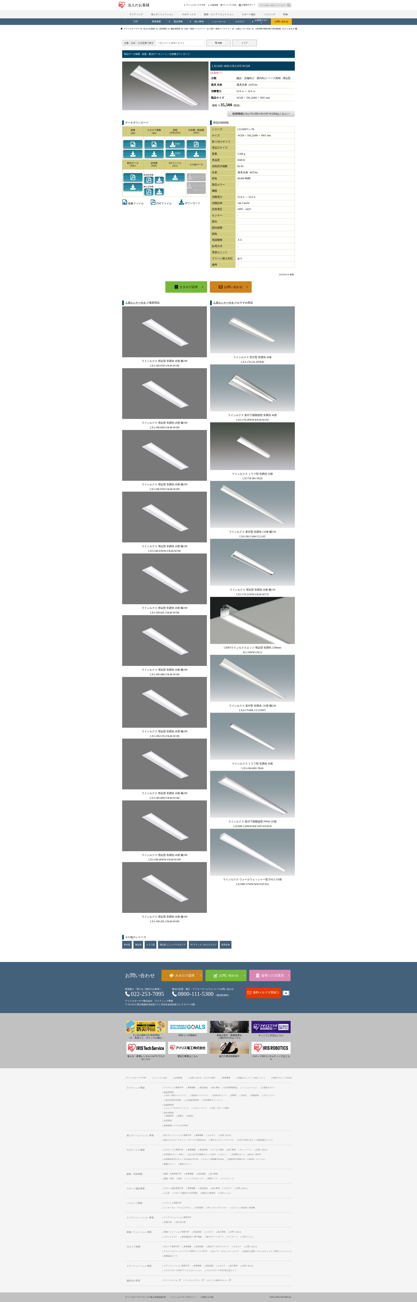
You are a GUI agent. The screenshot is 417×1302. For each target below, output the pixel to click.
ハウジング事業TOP (172, 1203)
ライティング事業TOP (173, 1087)
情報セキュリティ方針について (251, 1078)
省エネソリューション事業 (140, 1135)
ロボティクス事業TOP (173, 1150)
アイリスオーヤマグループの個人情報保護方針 (145, 1297)
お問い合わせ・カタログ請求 (202, 1078)
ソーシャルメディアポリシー (183, 1297)
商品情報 (204, 1087)
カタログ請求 (189, 287)
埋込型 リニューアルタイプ (173, 945)
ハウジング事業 (135, 1203)
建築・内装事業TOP (172, 1174)
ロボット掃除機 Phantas (213, 1159)
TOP (135, 21)
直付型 (127, 945)
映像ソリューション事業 (139, 1232)
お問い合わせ (281, 21)
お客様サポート (248, 5)
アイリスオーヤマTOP (195, 5)
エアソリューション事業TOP (176, 1266)
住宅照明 (168, 1120)
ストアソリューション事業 (140, 1217)
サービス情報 (217, 1150)
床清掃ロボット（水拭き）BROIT (246, 1154)
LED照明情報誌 (230, 1087)
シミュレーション (249, 1087)
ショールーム (219, 21)
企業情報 (214, 5)
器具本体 (225, 945)
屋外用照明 (169, 1113)
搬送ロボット (186, 1164)
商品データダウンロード (218, 1246)
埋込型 (138, 945)
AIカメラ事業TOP (171, 1246)
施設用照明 (169, 1092)
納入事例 (199, 21)
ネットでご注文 (230, 5)
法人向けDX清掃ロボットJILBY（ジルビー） (208, 1154)
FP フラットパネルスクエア (203, 945)
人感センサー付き (136, 302)
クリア (245, 43)
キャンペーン (246, 1150)
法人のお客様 (139, 5)
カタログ (239, 21)
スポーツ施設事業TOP (173, 1188)
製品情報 (178, 21)
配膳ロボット (170, 1164)
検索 (220, 43)
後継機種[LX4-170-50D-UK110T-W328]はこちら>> (261, 113)
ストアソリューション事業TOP (177, 1217)
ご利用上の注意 (207, 1297)
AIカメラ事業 (133, 1247)
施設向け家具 (133, 1280)
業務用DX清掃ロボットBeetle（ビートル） (247, 1159)
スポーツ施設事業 (136, 1188)
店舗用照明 (169, 1105)
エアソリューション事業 (139, 1266)
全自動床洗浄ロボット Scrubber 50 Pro (181, 1159)
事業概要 (156, 21)
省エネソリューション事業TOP (177, 1135)
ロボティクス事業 (136, 1150)
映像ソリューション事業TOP (176, 1232)
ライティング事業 (136, 1088)
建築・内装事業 (135, 1174)
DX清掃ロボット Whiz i (174, 1154)
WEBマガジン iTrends (282, 1078)
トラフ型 (150, 945)
